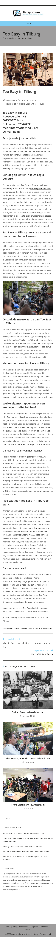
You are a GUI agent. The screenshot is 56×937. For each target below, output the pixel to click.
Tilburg (40, 104)
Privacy (35, 934)
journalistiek (26, 628)
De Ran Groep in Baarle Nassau (28, 712)
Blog (15, 926)
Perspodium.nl (45, 934)
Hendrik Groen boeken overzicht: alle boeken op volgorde (26, 851)
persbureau (35, 528)
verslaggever (46, 628)
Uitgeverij (34, 926)
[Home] (3, 38)
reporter (36, 628)
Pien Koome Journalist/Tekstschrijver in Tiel (28, 758)
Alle (22, 934)
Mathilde (10, 100)
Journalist (11, 104)
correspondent (13, 628)
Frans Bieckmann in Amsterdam (28, 804)
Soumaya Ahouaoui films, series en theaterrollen (22, 846)
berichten (27, 934)
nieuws (47, 346)
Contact (28, 929)
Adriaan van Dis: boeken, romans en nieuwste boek (23, 833)
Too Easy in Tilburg (24, 38)
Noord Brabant (26, 104)
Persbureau (23, 926)
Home (8, 926)
